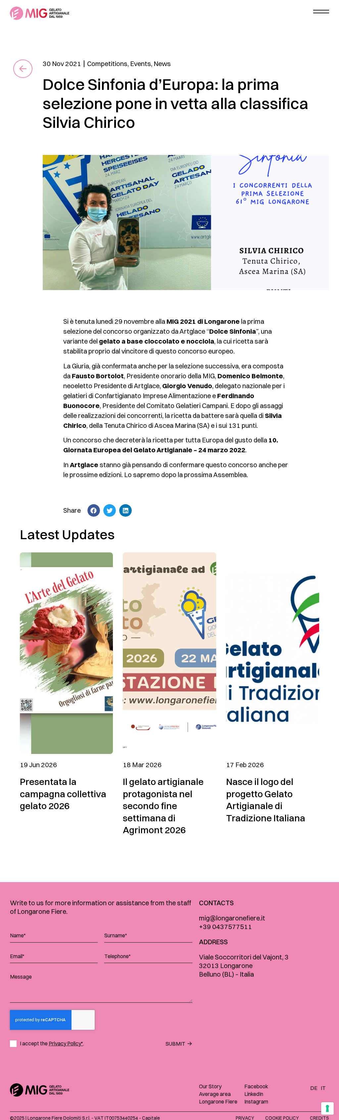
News (162, 63)
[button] (93, 510)
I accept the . (52, 1043)
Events (140, 63)
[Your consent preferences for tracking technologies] (327, 1108)
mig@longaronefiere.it (232, 918)
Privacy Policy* (66, 1043)
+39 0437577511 (225, 926)
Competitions (107, 63)
